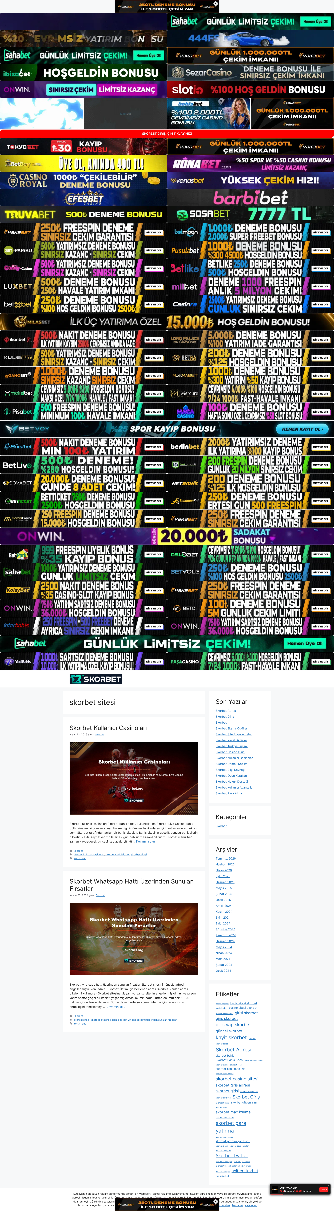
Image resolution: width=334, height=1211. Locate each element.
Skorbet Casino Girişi (230, 752)
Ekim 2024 (223, 917)
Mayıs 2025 (224, 888)
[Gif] (167, 321)
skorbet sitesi (139, 854)
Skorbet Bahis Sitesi (229, 1060)
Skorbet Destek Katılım (232, 764)
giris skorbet (227, 1018)
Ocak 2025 (223, 900)
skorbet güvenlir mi (244, 1102)
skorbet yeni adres (242, 1161)
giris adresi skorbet (224, 1014)
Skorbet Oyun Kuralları (231, 775)
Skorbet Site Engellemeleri (234, 734)
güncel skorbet (229, 1031)
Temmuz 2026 (226, 858)
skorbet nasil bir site (225, 1117)
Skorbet (78, 850)
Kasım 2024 (224, 911)
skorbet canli (236, 1065)
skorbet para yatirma (231, 1127)
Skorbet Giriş (225, 716)
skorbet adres (222, 1044)
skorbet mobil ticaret (117, 854)
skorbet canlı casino (224, 1074)
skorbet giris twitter (249, 1091)
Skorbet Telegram (223, 1150)
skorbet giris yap (223, 1098)
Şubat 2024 (224, 965)
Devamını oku (145, 841)
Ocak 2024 (223, 970)
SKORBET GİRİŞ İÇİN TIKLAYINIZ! (167, 133)
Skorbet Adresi (226, 710)
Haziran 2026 (225, 864)
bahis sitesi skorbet (243, 1003)
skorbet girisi (227, 1091)
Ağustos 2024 (225, 929)
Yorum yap (80, 858)
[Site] (83, 232)
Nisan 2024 (224, 953)
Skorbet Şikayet (223, 1171)
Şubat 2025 (224, 894)
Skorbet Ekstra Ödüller (231, 728)
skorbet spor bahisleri (239, 1146)
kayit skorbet (231, 1037)
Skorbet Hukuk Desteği (232, 781)
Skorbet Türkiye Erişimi (232, 746)
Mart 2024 (223, 959)
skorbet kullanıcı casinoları (89, 854)
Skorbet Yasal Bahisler (231, 740)
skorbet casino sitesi (237, 1078)
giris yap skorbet (233, 1024)
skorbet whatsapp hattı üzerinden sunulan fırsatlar (147, 1019)
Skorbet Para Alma (229, 793)
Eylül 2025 (223, 876)
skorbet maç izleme (233, 1112)
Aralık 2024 (224, 905)
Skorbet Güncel (222, 1103)
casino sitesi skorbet (243, 1007)
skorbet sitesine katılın (104, 1019)
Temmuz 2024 (226, 935)
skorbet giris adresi (233, 1085)
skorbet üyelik (244, 1166)
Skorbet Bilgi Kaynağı (230, 770)
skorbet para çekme (224, 1137)
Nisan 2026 (224, 870)
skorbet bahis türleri (254, 1060)
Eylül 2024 (223, 923)
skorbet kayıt (221, 1107)
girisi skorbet (246, 1013)
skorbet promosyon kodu (233, 1141)
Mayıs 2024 (224, 947)
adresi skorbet (222, 1004)
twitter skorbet (245, 1170)
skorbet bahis (225, 1055)
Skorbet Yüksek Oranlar (226, 1166)
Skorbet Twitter (232, 1155)
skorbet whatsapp (224, 1161)
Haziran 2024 (225, 941)
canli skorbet (221, 1008)
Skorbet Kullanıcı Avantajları (235, 787)
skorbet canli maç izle (230, 1069)
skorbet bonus (222, 1065)
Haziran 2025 (225, 882)
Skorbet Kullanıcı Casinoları (108, 727)
